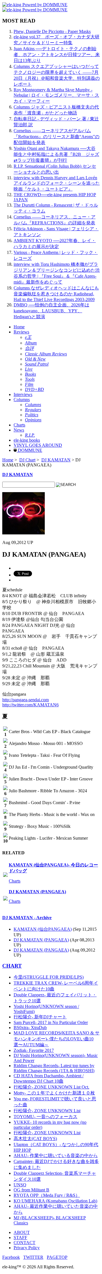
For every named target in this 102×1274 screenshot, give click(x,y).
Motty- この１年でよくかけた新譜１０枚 (54, 1093)
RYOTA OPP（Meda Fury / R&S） (47, 1195)
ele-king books (27, 440)
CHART (12, 966)
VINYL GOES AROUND (38, 445)
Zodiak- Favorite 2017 (34, 1050)
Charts (19, 425)
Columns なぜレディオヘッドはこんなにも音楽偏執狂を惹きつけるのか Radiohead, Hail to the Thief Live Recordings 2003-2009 (56, 294)
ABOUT (22, 1232)
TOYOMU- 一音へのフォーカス (45, 1116)
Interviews (23, 394)
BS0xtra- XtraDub (30, 1027)
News (19, 430)
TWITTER (33, 1257)
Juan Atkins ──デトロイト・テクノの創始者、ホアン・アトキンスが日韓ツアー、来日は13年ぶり (57, 54)
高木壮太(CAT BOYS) (35, 1138)
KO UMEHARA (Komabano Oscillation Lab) (55, 1200)
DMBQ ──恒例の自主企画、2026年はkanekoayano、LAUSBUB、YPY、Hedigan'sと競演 (51, 310)
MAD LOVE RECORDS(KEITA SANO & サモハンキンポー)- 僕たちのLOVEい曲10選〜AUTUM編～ (56, 1038)
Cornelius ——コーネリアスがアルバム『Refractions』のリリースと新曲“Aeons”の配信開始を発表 (56, 136)
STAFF (20, 1237)
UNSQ (20, 1184)
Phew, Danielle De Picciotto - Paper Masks (52, 31)
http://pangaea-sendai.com (25, 699)
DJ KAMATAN (56, 459)
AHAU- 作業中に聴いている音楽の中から (56, 1155)
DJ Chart (27, 459)
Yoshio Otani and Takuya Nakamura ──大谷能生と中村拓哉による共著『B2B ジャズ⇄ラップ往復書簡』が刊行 (56, 154)
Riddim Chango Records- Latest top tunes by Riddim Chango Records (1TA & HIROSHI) (54, 1068)
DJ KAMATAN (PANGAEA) (37, 891)
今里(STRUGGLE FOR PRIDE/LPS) (49, 977)
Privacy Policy (27, 1247)
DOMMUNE (29, 450)
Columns (22, 399)
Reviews (21, 331)
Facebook (11, 1257)
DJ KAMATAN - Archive (27, 917)
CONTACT (24, 1242)
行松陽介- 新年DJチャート (40, 1016)
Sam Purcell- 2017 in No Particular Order (51, 1022)
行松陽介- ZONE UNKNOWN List (47, 1110)
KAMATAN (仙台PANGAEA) (43, 929)
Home (19, 326)
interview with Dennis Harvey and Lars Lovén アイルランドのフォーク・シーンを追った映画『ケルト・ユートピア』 (57, 183)
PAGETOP (57, 1257)
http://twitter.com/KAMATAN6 (30, 704)
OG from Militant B (31, 1189)
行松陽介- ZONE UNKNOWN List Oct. (51, 1087)
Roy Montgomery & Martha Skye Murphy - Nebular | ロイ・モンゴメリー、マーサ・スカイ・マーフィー (56, 95)
